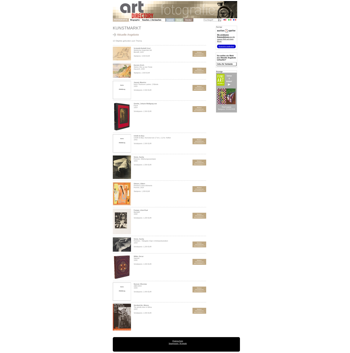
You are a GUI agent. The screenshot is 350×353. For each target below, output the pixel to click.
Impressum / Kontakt (178, 343)
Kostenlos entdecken (226, 46)
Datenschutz (177, 341)
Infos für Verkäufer (225, 64)
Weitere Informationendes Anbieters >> (199, 54)
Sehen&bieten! (229, 78)
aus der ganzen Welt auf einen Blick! (226, 38)
